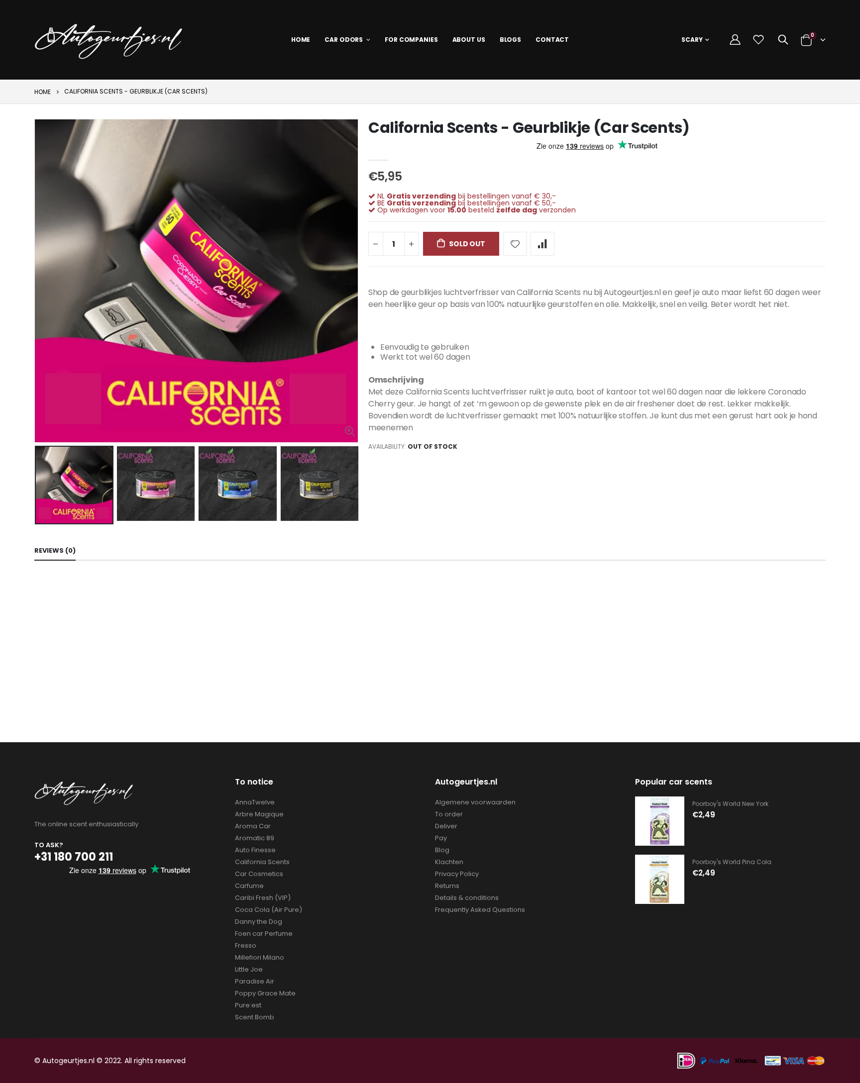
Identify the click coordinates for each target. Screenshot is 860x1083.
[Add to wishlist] (515, 244)
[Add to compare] (542, 244)
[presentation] (45, 485)
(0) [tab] (55, 550)
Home (42, 92)
